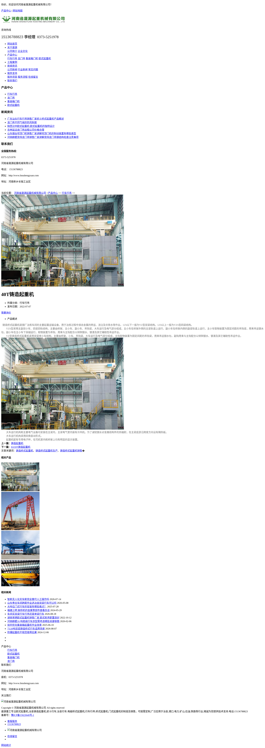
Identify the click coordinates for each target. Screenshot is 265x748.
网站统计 (6, 745)
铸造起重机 (17, 443)
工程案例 (12, 62)
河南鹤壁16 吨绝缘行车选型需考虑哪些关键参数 (33, 621)
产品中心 (6, 10)
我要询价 (6, 312)
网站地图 (18, 10)
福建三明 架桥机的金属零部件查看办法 (28, 610)
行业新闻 (23, 69)
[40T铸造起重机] (20, 490)
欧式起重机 (45, 58)
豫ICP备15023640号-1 (22, 715)
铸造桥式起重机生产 (47, 450)
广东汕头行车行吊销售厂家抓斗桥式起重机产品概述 (35, 118)
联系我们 (12, 80)
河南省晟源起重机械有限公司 (30, 193)
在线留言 (33, 77)
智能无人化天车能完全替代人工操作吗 (28, 599)
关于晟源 (12, 47)
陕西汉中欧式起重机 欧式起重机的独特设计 (31, 126)
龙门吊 (21, 58)
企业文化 (23, 51)
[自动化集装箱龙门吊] (20, 558)
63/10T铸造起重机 (20, 447)
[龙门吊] (20, 529)
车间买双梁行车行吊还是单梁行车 (25, 614)
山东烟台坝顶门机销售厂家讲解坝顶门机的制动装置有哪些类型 (41, 133)
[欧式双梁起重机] (20, 585)
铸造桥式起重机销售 (71, 450)
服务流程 (23, 77)
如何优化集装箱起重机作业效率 (24, 625)
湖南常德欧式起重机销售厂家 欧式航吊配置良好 (33, 617)
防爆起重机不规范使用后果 (22, 632)
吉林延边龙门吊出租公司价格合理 (25, 129)
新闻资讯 (12, 66)
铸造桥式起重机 (24, 450)
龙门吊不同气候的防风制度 (22, 122)
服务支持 (12, 73)
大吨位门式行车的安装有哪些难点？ (27, 606)
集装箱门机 (32, 58)
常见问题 (33, 69)
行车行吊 (12, 58)
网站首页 (12, 43)
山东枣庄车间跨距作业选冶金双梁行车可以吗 (31, 603)
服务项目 (12, 77)
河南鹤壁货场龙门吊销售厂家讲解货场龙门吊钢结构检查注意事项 (43, 137)
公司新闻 (12, 69)
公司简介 (12, 51)
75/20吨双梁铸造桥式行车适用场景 (26, 628)
